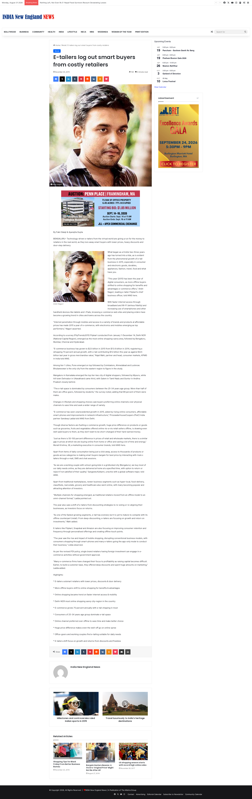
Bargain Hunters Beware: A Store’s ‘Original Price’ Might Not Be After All (100, 767)
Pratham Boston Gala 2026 (174, 58)
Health (51, 32)
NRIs (92, 32)
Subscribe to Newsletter (173, 794)
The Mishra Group (128, 790)
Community (38, 32)
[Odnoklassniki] (100, 79)
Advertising (140, 794)
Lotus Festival (169, 81)
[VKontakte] (93, 79)
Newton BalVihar (170, 65)
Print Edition (141, 32)
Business (24, 32)
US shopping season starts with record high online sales (132, 763)
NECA (83, 32)
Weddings (103, 32)
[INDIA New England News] (28, 17)
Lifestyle (72, 32)
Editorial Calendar (154, 794)
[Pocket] (106, 79)
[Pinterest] (81, 79)
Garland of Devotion (172, 73)
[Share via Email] (121, 652)
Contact (131, 794)
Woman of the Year (122, 32)
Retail (64, 45)
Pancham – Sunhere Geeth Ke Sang (178, 50)
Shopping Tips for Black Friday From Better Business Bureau (66, 764)
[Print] (127, 652)
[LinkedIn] (68, 79)
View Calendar (160, 87)
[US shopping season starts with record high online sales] (133, 751)
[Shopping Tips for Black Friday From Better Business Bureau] (67, 751)
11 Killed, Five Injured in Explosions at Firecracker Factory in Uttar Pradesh (70, 3)
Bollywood (10, 32)
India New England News (85, 667)
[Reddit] (87, 79)
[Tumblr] (74, 79)
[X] (62, 79)
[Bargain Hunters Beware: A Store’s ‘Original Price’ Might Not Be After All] (100, 753)
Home (57, 45)
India (61, 32)
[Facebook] (56, 79)
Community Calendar (193, 794)
